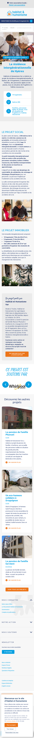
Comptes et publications (9, 612)
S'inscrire (8, 652)
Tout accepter (11, 725)
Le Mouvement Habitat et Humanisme (12, 607)
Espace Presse (6, 665)
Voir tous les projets (17, 589)
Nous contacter (6, 662)
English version (6, 686)
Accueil (6, 27)
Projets (12, 27)
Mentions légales (7, 668)
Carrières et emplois (7, 680)
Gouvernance (5, 609)
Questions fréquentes (8, 670)
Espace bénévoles (7, 683)
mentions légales (11, 721)
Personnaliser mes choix (11, 732)
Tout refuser (10, 729)
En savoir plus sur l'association (17, 354)
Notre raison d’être (7, 604)
